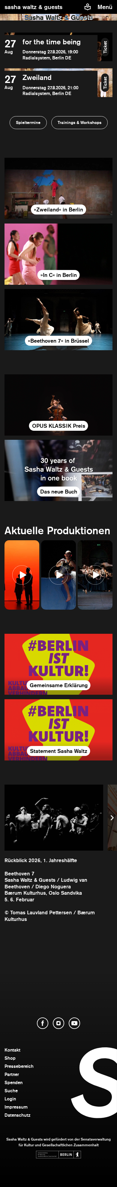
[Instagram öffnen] (58, 1023)
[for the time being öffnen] (51, 49)
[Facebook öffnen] (42, 1023)
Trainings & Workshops (79, 122)
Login (10, 1099)
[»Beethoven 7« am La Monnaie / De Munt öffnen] (58, 319)
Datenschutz (17, 1115)
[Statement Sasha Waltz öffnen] (58, 729)
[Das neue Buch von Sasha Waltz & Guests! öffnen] (58, 470)
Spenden (13, 1082)
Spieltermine (28, 122)
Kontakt (12, 1050)
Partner (11, 1074)
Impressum (16, 1107)
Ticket (105, 47)
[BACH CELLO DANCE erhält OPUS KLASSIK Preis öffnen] (58, 405)
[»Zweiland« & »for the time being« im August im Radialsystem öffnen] (58, 188)
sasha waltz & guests (33, 7)
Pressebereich (19, 1066)
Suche (11, 1090)
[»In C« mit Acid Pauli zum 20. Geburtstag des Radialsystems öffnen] (58, 254)
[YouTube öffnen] (74, 1023)
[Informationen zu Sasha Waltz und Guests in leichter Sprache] (87, 7)
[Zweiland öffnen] (51, 85)
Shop (10, 1058)
